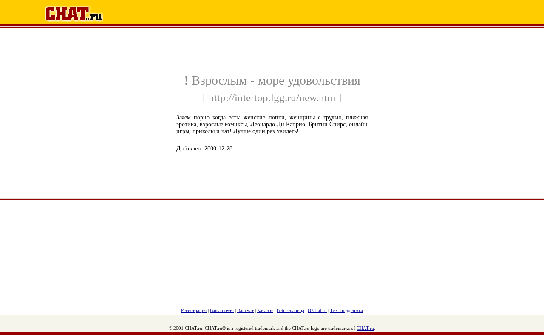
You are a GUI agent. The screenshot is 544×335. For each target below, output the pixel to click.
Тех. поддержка (346, 310)
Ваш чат (245, 310)
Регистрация (194, 310)
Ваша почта (222, 310)
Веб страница (290, 310)
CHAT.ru (365, 328)
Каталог (265, 310)
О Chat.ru (317, 310)
